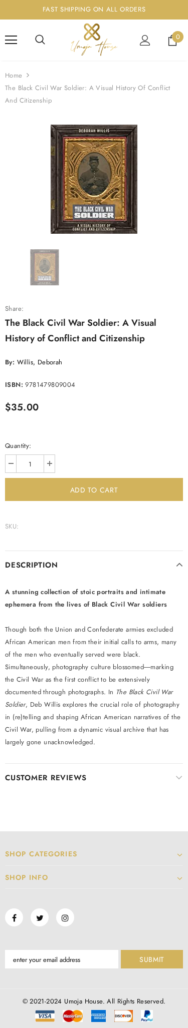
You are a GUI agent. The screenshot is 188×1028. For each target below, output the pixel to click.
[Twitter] (40, 917)
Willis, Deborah (40, 362)
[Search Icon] (40, 40)
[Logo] (94, 39)
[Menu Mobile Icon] (11, 40)
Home (14, 75)
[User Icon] (145, 40)
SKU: (12, 526)
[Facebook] (14, 917)
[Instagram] (65, 917)
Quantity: (18, 445)
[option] (94, 179)
